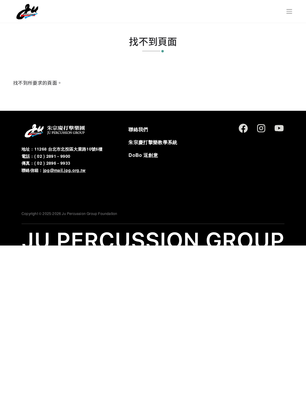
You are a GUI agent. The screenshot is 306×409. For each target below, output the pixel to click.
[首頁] (27, 11)
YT (279, 128)
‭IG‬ (261, 128)
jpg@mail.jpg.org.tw (64, 170)
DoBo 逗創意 (143, 155)
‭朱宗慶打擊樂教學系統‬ (152, 142)
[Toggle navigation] (289, 11)
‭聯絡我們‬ (138, 129)
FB (243, 128)
